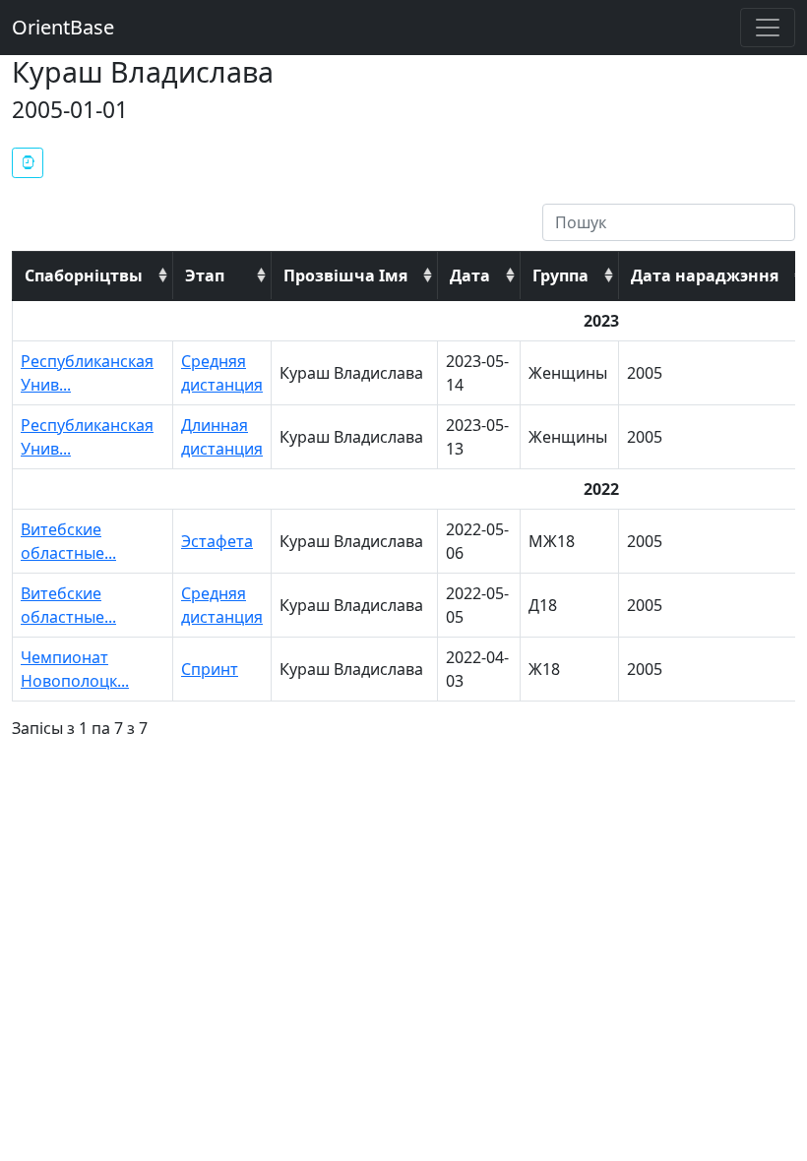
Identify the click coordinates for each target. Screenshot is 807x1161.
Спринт (209, 669)
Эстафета (217, 541)
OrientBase (63, 27)
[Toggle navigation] (767, 27)
